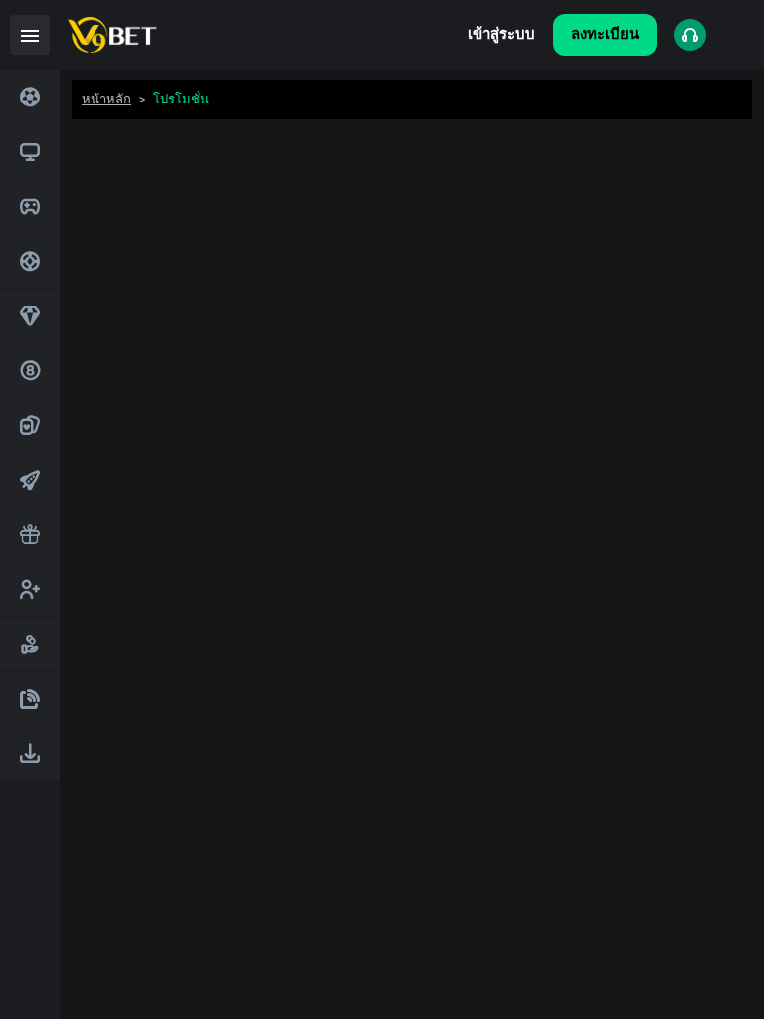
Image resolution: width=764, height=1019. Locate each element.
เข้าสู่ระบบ (501, 34)
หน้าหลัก (106, 99)
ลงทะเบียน (605, 34)
